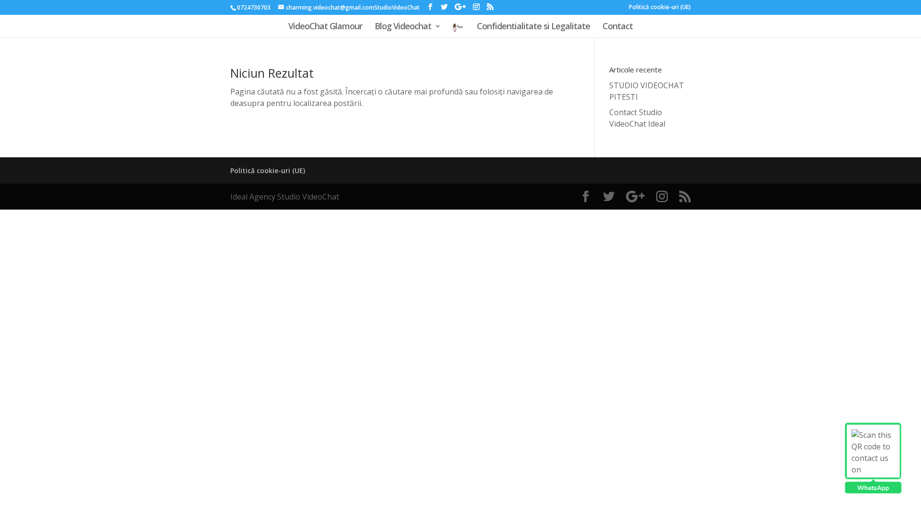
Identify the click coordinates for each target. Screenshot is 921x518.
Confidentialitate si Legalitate (533, 27)
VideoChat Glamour (325, 27)
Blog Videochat (403, 27)
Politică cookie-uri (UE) (660, 7)
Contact (617, 27)
